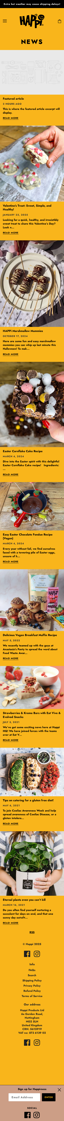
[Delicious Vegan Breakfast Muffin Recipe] (32, 601)
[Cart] (59, 20)
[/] (32, 21)
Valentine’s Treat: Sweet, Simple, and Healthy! (27, 207)
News (32, 41)
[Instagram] (37, 1116)
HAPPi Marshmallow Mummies (23, 331)
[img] (27, 954)
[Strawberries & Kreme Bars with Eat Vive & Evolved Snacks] (32, 689)
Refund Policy (32, 991)
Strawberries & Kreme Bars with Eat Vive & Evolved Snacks (32, 715)
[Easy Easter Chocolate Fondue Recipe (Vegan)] (32, 507)
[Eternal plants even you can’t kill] (32, 865)
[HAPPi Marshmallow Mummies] (32, 285)
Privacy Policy (32, 986)
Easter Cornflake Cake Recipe (22, 451)
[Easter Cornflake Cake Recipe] (32, 406)
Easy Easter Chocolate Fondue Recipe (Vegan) (27, 536)
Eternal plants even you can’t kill (24, 900)
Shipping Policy (32, 980)
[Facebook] (28, 1116)
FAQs (32, 970)
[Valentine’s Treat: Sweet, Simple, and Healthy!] (32, 165)
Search (32, 975)
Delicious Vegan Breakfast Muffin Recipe (30, 635)
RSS (32, 932)
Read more (10, 118)
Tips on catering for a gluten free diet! (28, 800)
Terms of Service (32, 996)
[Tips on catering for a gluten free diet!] (32, 773)
